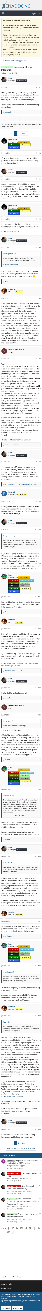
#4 (40, 219)
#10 (39, 529)
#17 (39, 921)
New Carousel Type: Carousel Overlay (20, 1187)
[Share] (36, 87)
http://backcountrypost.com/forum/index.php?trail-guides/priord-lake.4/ (20, 664)
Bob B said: (7, 721)
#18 (39, 966)
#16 (39, 856)
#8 (40, 462)
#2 (40, 153)
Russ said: (6, 863)
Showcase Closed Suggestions (21, 1178)
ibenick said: (7, 795)
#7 (40, 359)
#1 (40, 87)
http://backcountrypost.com (12, 1096)
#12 (39, 629)
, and (21, 484)
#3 (40, 179)
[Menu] (3, 13)
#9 (40, 501)
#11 (39, 597)
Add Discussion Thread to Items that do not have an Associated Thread (23, 1201)
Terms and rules (6, 1284)
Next (23, 133)
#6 (40, 298)
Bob (6, 40)
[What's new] (39, 13)
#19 (39, 1016)
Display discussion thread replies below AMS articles (22, 1161)
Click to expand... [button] (21, 815)
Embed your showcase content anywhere (22, 1215)
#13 (39, 688)
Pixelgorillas (11, 1166)
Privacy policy (6, 1288)
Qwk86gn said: (8, 254)
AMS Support (20, 1166)
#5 (40, 247)
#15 (39, 789)
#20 (39, 1129)
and (12, 445)
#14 (39, 715)
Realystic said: (8, 536)
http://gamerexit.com (10, 231)
